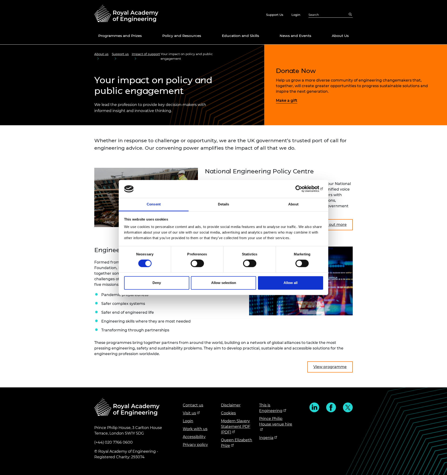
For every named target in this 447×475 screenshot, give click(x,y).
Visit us (189, 413)
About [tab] (293, 204)
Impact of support (146, 54)
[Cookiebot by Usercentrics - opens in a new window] (302, 188)
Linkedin (314, 407)
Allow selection (223, 283)
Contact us (193, 405)
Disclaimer (230, 405)
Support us (120, 54)
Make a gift (286, 100)
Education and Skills (240, 35)
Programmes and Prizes (120, 35)
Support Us (274, 14)
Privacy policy (195, 444)
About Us (340, 35)
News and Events (295, 35)
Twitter (348, 407)
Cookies (228, 413)
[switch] (197, 263)
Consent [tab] (154, 204)
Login (295, 14)
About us (101, 54)
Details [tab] (223, 204)
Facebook (331, 407)
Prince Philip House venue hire (275, 421)
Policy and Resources (181, 35)
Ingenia (266, 437)
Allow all (291, 283)
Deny (156, 283)
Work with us (195, 429)
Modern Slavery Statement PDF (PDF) (235, 426)
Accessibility (194, 437)
